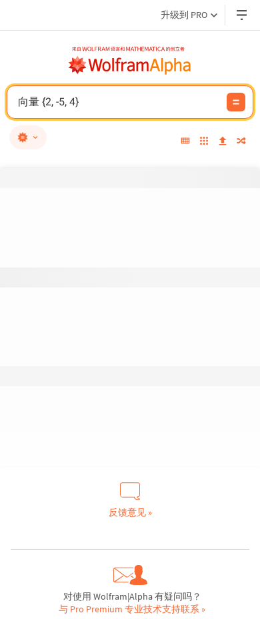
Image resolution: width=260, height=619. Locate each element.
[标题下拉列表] (242, 15)
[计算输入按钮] (236, 102)
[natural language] (28, 137)
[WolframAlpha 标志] (130, 65)
